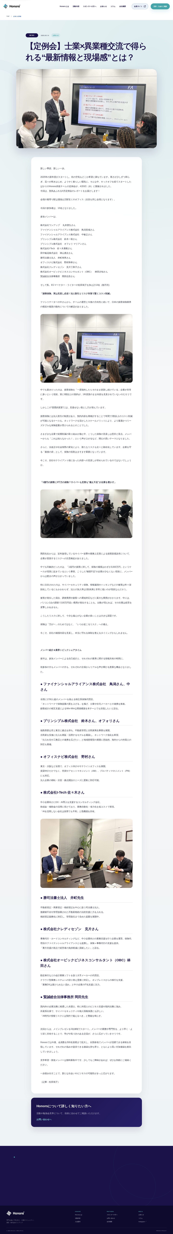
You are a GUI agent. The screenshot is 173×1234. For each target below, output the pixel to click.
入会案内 (77, 1221)
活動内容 (76, 6)
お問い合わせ (111, 1218)
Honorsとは (64, 6)
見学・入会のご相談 (160, 6)
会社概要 (122, 6)
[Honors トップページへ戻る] (11, 6)
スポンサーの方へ (89, 6)
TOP (7, 16)
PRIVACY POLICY (161, 1230)
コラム (113, 6)
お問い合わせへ (44, 1119)
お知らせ (103, 6)
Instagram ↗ (143, 1221)
